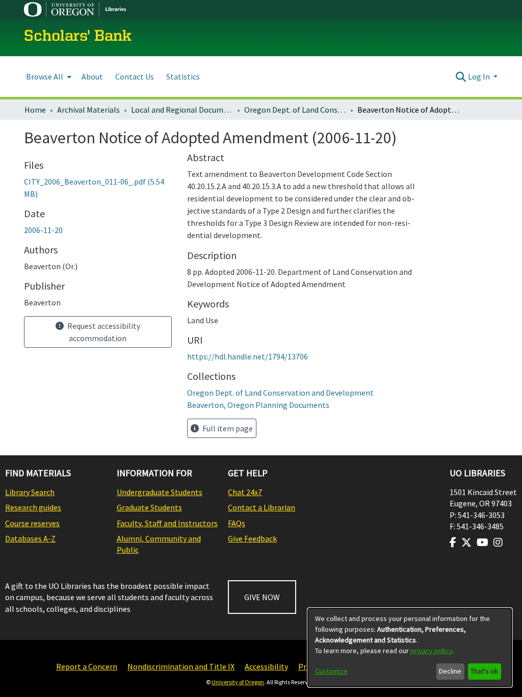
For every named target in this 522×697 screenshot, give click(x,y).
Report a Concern (86, 666)
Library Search (30, 492)
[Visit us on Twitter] (466, 542)
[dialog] (410, 647)
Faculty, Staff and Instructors (167, 523)
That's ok (484, 671)
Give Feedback (252, 538)
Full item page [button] (227, 428)
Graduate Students (149, 507)
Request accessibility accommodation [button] (103, 332)
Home (35, 110)
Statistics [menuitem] (183, 76)
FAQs (236, 523)
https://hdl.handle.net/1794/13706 (247, 356)
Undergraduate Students (159, 492)
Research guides (33, 507)
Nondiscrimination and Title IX (180, 666)
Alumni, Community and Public (159, 544)
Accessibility (266, 666)
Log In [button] (479, 76)
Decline (450, 671)
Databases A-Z (30, 538)
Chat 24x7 (245, 492)
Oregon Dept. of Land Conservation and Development (295, 110)
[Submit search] (461, 76)
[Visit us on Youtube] (482, 542)
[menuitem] (47, 77)
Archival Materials (88, 110)
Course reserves (32, 523)
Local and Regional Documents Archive (182, 110)
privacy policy (431, 650)
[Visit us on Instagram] (498, 542)
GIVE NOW (262, 597)
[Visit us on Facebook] (453, 542)
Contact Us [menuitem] (134, 76)
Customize (331, 671)
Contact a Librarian (261, 507)
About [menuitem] (92, 76)
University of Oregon (238, 682)
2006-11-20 (43, 230)
